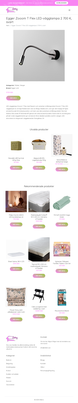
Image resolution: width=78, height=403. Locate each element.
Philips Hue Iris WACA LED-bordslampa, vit (16, 216)
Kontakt (43, 363)
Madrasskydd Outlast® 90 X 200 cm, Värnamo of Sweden (39, 217)
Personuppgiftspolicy (47, 370)
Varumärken (10, 385)
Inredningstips (10, 367)
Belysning (9, 363)
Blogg (42, 360)
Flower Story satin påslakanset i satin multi (16, 311)
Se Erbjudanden (61, 3)
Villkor (42, 367)
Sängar (22, 85)
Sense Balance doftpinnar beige (62, 161)
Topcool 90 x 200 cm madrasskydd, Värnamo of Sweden (39, 266)
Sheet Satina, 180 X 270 (16, 261)
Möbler (17, 85)
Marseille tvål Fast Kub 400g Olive (16, 159)
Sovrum (8, 381)
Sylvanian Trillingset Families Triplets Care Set (62, 262)
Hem (7, 25)
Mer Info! (13, 98)
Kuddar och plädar (12, 374)
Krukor (8, 370)
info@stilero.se (45, 348)
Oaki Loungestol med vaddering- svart (39, 308)
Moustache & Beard (62, 311)
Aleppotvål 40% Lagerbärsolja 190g (39, 159)
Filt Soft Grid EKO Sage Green (62, 216)
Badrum (8, 360)
